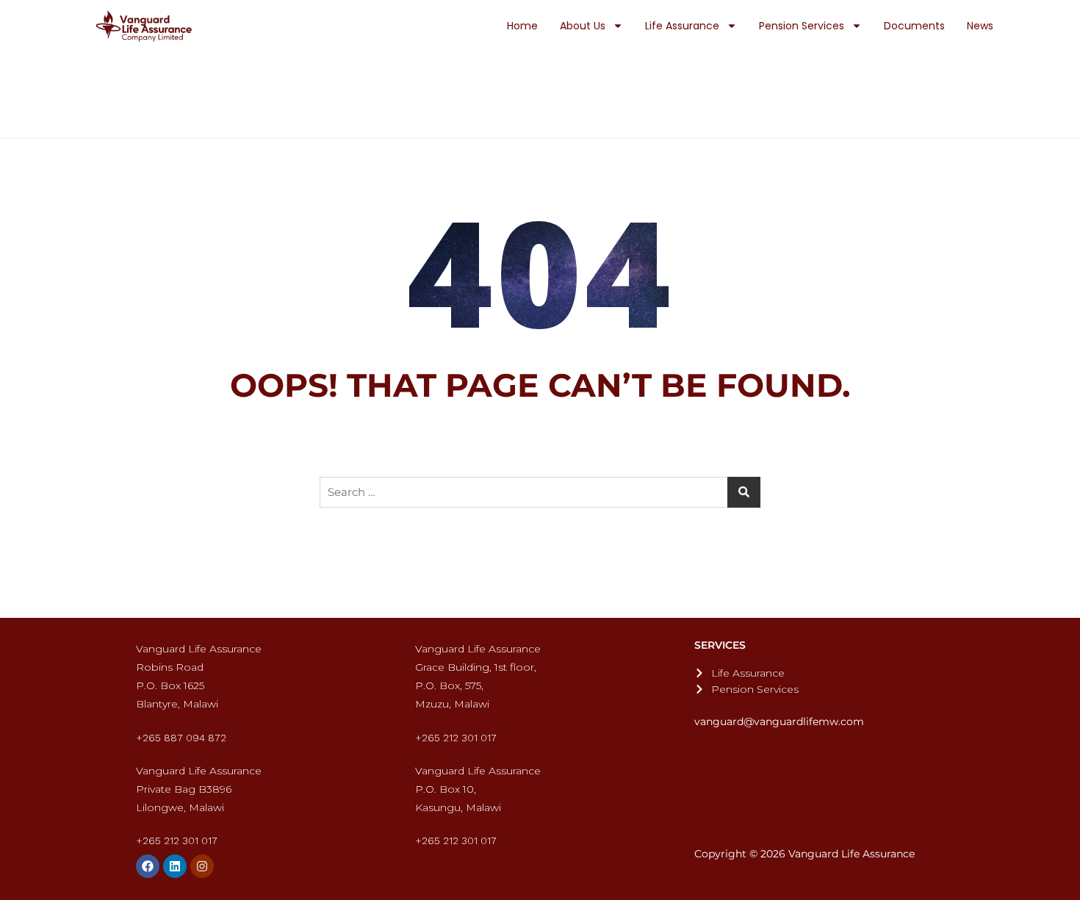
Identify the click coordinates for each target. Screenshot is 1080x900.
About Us (582, 25)
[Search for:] (540, 492)
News (980, 25)
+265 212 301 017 (456, 738)
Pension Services (801, 25)
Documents (914, 25)
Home (522, 25)
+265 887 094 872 (181, 738)
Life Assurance (682, 25)
